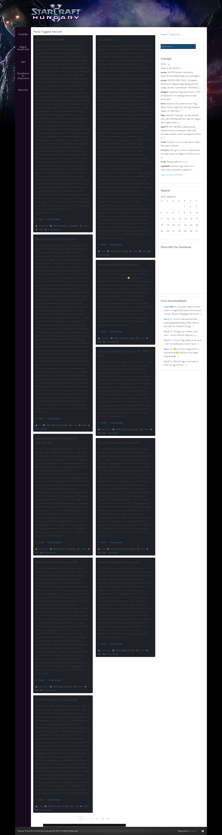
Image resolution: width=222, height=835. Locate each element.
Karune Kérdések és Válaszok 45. (119, 562)
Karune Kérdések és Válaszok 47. (119, 442)
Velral (40, 806)
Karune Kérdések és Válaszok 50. (119, 264)
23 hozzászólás (112, 433)
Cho (40, 425)
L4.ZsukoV (105, 338)
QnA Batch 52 (107, 40)
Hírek (41, 219)
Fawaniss (193, 831)
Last (108, 818)
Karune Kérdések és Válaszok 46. (57, 700)
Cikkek (41, 542)
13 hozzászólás (112, 552)
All (169, 64)
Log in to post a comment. (172, 174)
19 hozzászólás (54, 229)
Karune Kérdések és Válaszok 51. (57, 239)
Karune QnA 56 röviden (50, 40)
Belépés (164, 34)
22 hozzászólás (45, 810)
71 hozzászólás (49, 690)
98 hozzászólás (49, 552)
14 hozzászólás (40, 428)
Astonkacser (43, 226)
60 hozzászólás (112, 654)
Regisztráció (175, 34)
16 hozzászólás (103, 255)
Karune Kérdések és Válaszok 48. (57, 562)
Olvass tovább (54, 219)
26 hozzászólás (112, 341)
